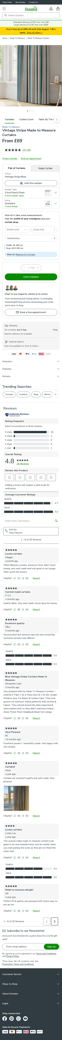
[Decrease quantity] (24, 267)
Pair (33, 267)
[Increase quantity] (38, 267)
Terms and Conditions (46, 953)
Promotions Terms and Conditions (18, 964)
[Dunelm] (31, 8)
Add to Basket (31, 276)
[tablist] (31, 119)
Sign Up (51, 946)
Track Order (7, 2)
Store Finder (20, 2)
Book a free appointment (33, 312)
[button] (4, 8)
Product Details (9, 158)
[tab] (9, 119)
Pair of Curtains (16, 168)
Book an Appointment (31, 158)
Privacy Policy (12, 956)
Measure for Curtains (25, 254)
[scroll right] (57, 119)
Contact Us (33, 2)
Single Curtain (45, 168)
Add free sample (33, 183)
